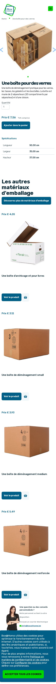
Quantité (6, 103)
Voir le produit (11, 297)
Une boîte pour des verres (24, 19)
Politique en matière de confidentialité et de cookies (25, 658)
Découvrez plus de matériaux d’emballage (26, 200)
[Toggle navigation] (50, 8)
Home (4, 19)
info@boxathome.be (31, 626)
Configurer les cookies (28, 662)
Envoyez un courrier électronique (34, 622)
